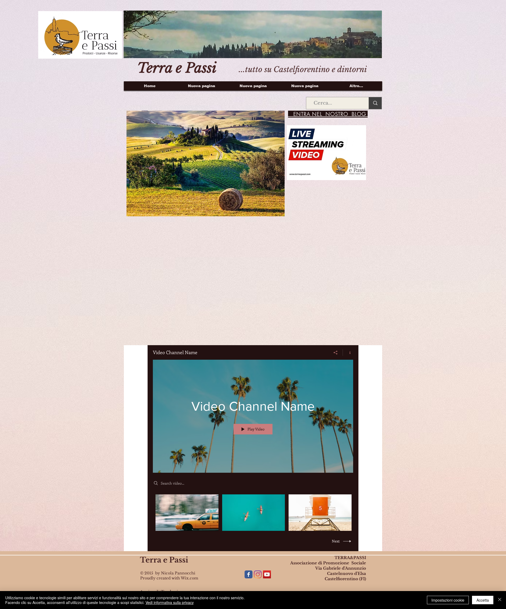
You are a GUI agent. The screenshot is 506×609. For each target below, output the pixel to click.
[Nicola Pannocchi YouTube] (267, 574)
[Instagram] (258, 574)
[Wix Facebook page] (248, 574)
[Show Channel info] (348, 352)
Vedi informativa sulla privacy (169, 602)
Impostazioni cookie (447, 600)
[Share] (335, 352)
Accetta (482, 600)
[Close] (500, 600)
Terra (150, 560)
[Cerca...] (375, 103)
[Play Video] (187, 512)
